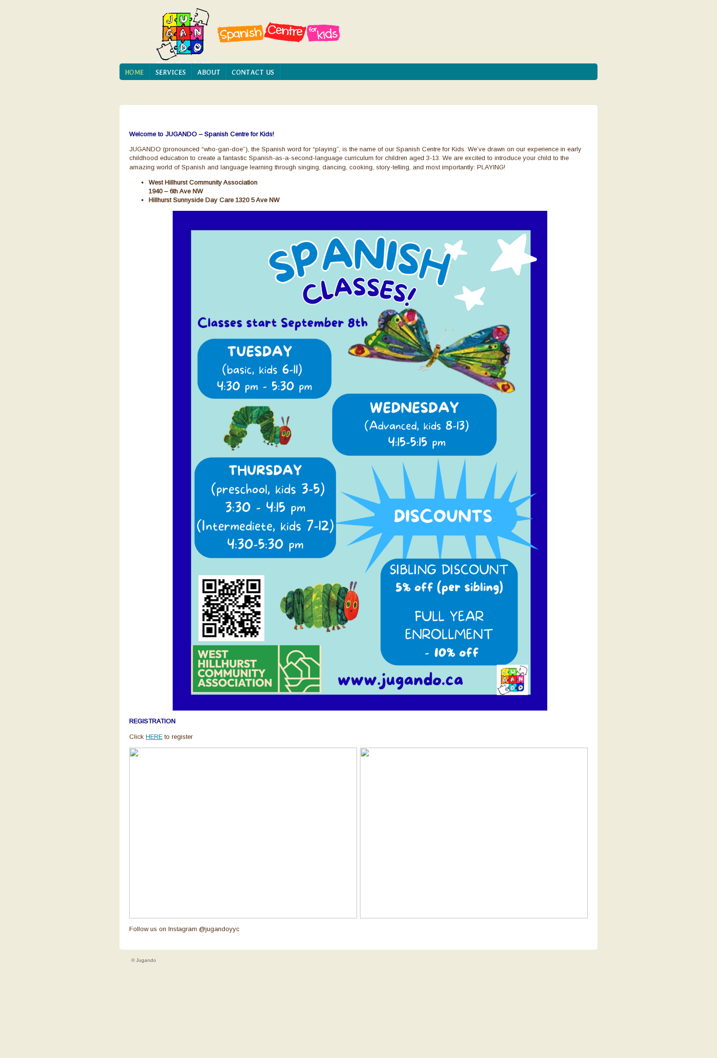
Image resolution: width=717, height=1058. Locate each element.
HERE (154, 736)
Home (134, 72)
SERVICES (171, 72)
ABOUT (208, 72)
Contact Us (253, 72)
